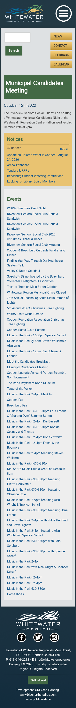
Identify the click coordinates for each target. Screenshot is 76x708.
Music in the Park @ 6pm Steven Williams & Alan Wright (36, 343)
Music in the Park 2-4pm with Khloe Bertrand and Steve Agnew (37, 522)
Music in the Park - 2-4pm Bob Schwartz (34, 437)
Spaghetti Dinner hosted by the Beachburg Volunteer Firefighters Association (35, 279)
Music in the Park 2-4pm (23, 561)
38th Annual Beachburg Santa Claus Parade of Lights (38, 300)
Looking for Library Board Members (31, 181)
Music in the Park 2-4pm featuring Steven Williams (35, 455)
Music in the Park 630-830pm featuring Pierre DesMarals (33, 481)
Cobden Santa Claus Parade (26, 330)
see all (64, 149)
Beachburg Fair (17, 405)
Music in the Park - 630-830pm (28, 463)
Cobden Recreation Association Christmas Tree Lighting (36, 322)
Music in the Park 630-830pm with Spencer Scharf (36, 553)
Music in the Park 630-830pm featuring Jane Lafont (37, 512)
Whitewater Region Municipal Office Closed (36, 292)
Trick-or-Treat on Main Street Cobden (32, 287)
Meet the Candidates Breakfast (28, 361)
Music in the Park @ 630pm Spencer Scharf (36, 335)
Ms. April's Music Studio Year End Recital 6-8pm (36, 471)
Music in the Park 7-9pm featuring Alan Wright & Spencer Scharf (33, 502)
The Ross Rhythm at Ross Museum (31, 383)
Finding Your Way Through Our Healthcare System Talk (35, 263)
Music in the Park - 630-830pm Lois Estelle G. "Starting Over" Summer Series (36, 413)
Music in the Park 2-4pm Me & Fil (29, 394)
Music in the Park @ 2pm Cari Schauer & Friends (34, 353)
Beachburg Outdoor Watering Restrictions (35, 176)
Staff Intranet (38, 680)
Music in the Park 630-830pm (27, 589)
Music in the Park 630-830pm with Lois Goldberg (34, 543)
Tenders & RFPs (18, 170)
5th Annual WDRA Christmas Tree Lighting (35, 308)
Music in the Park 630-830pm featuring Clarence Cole (33, 492)
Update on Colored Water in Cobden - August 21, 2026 (37, 157)
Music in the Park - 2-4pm (24, 577)
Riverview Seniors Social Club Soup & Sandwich (32, 216)
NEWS (58, 36)
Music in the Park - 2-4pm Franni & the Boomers (33, 445)
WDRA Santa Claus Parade (25, 314)
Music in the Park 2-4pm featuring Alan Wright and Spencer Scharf (33, 533)
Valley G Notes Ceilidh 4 (23, 271)
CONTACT (60, 46)
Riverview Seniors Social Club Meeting (33, 245)
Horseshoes (15, 594)
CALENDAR (61, 64)
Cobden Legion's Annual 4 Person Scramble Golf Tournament (36, 375)
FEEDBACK (61, 55)
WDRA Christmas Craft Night (26, 208)
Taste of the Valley (20, 389)
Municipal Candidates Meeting (27, 367)
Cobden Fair (15, 400)
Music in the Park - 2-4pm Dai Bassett (33, 421)
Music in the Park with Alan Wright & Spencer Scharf (37, 569)
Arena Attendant (18, 165)
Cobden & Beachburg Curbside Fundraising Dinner (36, 253)
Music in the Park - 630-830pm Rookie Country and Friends (33, 429)
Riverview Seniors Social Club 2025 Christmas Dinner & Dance (31, 237)
